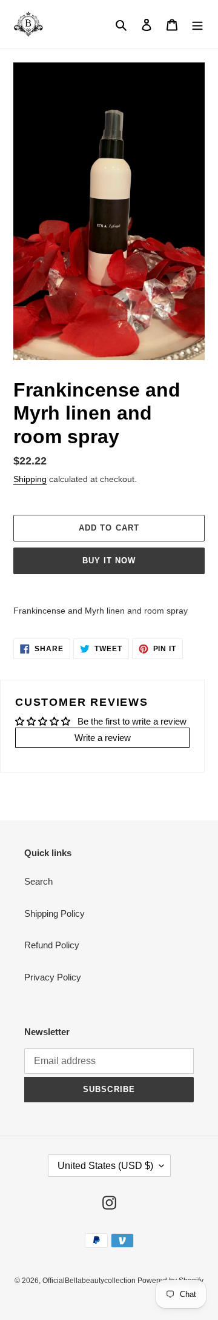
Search (38, 881)
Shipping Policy (54, 913)
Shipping (30, 479)
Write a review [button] (102, 737)
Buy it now (109, 560)
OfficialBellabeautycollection (89, 1280)
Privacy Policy (52, 977)
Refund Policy (51, 945)
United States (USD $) (105, 1166)
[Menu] (197, 25)
